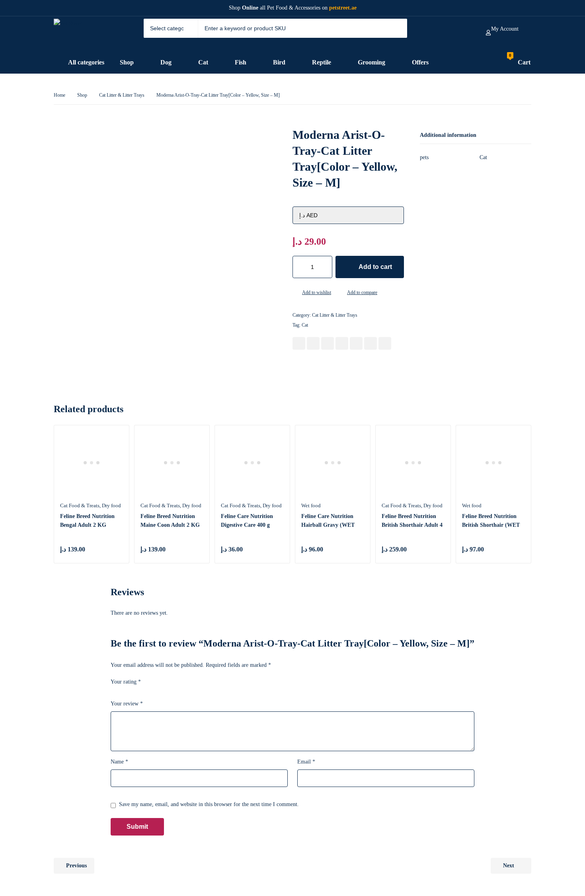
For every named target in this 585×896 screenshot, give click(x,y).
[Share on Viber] (370, 343)
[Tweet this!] (313, 343)
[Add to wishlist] (295, 293)
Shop (82, 95)
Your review (127, 704)
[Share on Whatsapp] (356, 343)
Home (59, 95)
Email (306, 762)
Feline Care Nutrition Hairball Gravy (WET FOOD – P (328, 525)
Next (508, 866)
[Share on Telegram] (384, 343)
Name (119, 762)
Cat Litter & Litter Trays (121, 95)
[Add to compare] (340, 293)
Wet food (311, 505)
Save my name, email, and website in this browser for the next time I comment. (209, 804)
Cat (305, 325)
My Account (505, 29)
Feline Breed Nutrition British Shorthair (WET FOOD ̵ (491, 525)
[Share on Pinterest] (327, 343)
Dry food (111, 505)
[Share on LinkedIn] (341, 343)
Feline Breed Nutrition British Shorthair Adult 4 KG (412, 525)
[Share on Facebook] (298, 343)
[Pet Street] (84, 34)
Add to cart (375, 266)
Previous (76, 866)
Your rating (126, 682)
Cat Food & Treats (79, 505)
